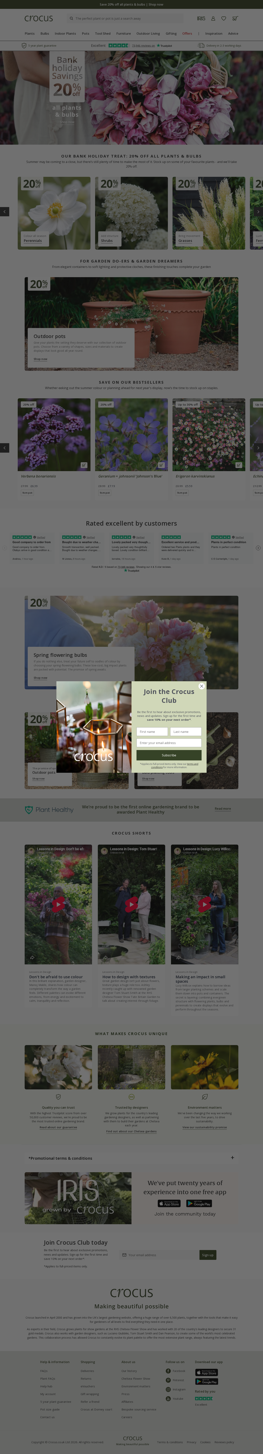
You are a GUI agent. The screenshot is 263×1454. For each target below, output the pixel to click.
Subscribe (169, 755)
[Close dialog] (201, 686)
